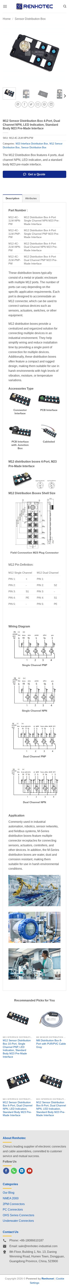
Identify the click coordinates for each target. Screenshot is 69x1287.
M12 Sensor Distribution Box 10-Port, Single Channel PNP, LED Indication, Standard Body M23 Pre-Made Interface (17, 1048)
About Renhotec (14, 1138)
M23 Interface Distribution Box (32, 143)
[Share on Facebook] (25, 104)
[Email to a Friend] (38, 104)
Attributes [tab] (31, 198)
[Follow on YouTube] (29, 1171)
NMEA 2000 (11, 1198)
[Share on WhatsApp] (18, 104)
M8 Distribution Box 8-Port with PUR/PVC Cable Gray (51, 1043)
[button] (5, 6)
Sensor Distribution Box (30, 18)
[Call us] (14, 1171)
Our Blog (8, 1192)
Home (7, 18)
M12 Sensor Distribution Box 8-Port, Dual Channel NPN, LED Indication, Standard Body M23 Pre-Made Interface (51, 1109)
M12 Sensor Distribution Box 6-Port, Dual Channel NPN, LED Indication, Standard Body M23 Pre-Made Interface (17, 1109)
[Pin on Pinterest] (44, 104)
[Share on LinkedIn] (51, 104)
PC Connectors (13, 1209)
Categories (10, 1184)
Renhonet (48, 1278)
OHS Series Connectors (18, 1215)
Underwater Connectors (18, 1220)
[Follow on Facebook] (6, 1171)
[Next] (60, 53)
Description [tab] (12, 198)
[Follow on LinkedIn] (22, 1171)
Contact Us (10, 1232)
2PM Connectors (14, 1204)
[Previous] (8, 53)
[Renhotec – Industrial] (34, 6)
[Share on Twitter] (31, 104)
